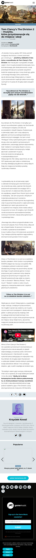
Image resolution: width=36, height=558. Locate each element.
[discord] (20, 487)
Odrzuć (8, 552)
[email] (20, 394)
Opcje (7, 555)
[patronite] (29, 487)
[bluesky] (7, 487)
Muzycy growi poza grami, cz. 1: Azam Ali (18, 469)
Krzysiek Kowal (5, 39)
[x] (3, 491)
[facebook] (11, 394)
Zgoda (8, 549)
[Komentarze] (24, 394)
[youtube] (12, 487)
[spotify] (25, 487)
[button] (33, 459)
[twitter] (16, 394)
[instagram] (16, 487)
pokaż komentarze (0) (18, 478)
